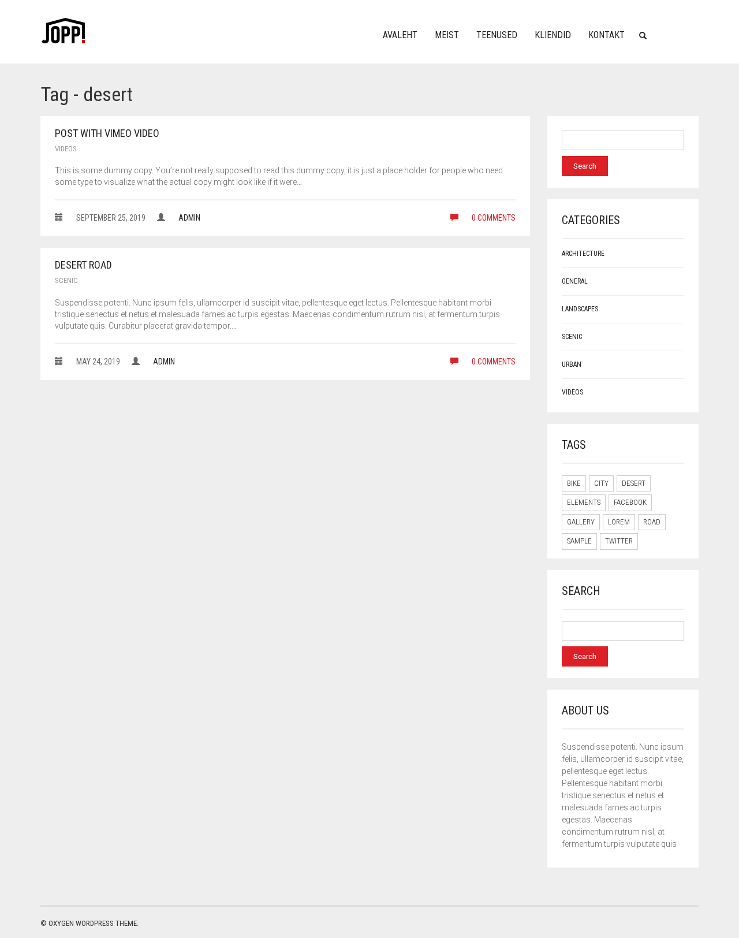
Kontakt (606, 34)
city (601, 483)
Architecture (583, 254)
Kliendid (553, 34)
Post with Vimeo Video (107, 133)
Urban (571, 364)
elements (583, 502)
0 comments (493, 217)
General (575, 281)
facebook (630, 502)
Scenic (66, 280)
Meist (447, 34)
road (651, 522)
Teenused (496, 34)
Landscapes (580, 309)
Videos (66, 148)
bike (574, 483)
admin (189, 217)
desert (633, 483)
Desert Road (83, 265)
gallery (581, 522)
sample (579, 541)
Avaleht (400, 34)
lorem (619, 522)
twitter (619, 541)
